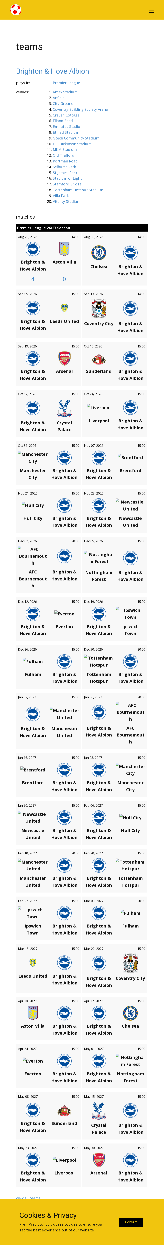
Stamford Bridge (67, 184)
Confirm (131, 1222)
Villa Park (61, 195)
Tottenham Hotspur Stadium (78, 189)
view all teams (28, 1198)
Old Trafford (63, 155)
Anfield (59, 97)
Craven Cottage (66, 115)
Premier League (66, 82)
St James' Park (65, 172)
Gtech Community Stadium (76, 138)
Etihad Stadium (66, 132)
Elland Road (63, 120)
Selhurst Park (64, 166)
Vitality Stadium (66, 201)
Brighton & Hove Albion (52, 71)
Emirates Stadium (68, 126)
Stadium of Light (67, 178)
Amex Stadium (65, 92)
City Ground (63, 103)
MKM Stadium (65, 149)
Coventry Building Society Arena (80, 109)
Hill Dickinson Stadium (72, 143)
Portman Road (65, 161)
